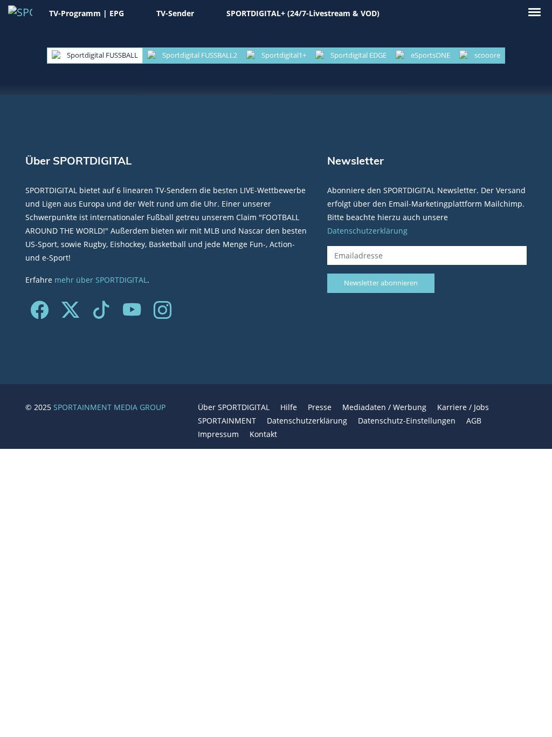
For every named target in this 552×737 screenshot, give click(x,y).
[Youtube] (132, 314)
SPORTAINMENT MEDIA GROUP (109, 407)
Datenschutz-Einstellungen (407, 420)
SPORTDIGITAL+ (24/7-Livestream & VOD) (303, 13)
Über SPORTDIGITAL (234, 407)
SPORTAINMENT (227, 420)
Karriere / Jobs (463, 407)
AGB (473, 420)
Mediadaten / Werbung (384, 407)
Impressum (218, 434)
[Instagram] (162, 314)
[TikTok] (101, 314)
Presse (320, 407)
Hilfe (288, 407)
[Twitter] (70, 314)
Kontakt (263, 434)
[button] (534, 12)
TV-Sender (175, 13)
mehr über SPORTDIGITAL (100, 280)
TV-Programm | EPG (86, 13)
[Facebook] (39, 314)
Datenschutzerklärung (367, 231)
